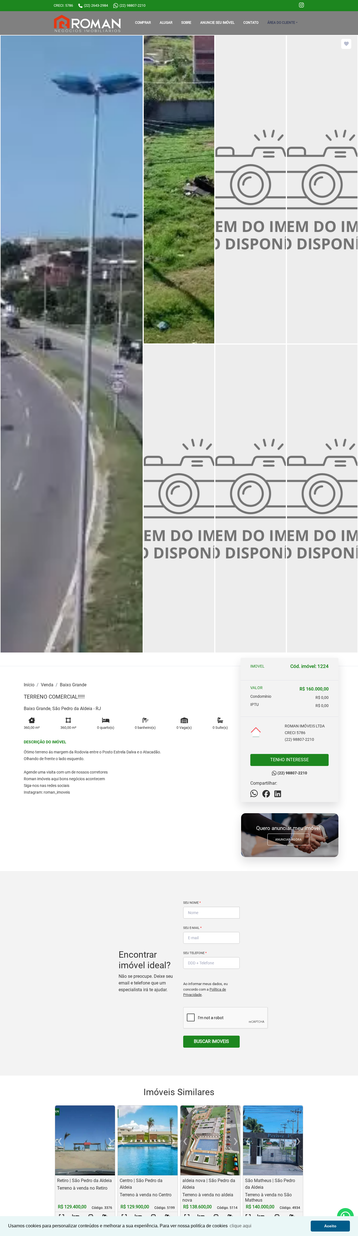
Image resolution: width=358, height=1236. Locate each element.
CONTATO (250, 23)
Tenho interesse (289, 759)
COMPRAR (143, 23)
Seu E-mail (192, 928)
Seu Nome (192, 903)
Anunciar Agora (288, 839)
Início (29, 684)
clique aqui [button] (240, 1225)
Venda (47, 684)
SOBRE (186, 23)
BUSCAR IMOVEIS (211, 1041)
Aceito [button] (330, 1226)
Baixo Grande (73, 684)
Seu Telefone (195, 953)
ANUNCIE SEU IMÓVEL (217, 23)
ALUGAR (166, 23)
